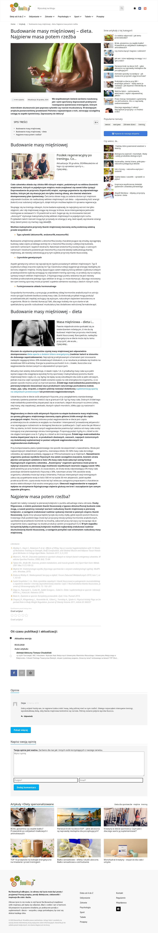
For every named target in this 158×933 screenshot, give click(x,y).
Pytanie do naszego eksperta (126, 133)
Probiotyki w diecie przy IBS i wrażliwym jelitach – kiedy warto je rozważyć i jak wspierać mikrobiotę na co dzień (130, 84)
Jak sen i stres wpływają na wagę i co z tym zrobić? (130, 59)
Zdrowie (48, 16)
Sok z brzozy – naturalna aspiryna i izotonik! (129, 170)
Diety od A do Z (16, 16)
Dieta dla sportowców (123, 804)
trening (142, 124)
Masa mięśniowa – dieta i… (75, 322)
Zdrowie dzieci (130, 124)
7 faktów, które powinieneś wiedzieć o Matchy (130, 147)
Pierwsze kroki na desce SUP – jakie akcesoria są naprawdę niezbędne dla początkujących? (130, 68)
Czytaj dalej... (62, 169)
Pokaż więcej (21, 730)
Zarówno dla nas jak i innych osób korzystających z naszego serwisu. (58, 750)
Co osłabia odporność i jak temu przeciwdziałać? (128, 37)
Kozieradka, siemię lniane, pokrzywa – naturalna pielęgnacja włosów (130, 162)
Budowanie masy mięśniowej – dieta (31, 131)
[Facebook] (139, 8)
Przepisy (100, 16)
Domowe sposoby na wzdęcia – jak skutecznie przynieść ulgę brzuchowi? (130, 75)
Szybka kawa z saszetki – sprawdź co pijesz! (130, 178)
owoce (107, 124)
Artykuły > (17, 804)
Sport (76, 16)
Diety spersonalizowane (38, 804)
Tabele (88, 16)
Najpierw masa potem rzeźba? (28, 134)
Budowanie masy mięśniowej (28, 128)
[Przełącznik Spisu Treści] (95, 122)
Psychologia (63, 16)
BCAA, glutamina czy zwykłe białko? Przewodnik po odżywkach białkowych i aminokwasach (131, 45)
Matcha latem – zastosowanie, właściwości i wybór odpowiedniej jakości (129, 93)
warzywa (116, 124)
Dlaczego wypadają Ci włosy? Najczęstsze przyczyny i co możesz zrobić (129, 109)
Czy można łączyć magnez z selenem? (130, 51)
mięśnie (136, 804)
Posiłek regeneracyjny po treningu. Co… (74, 157)
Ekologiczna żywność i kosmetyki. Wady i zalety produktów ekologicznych (131, 155)
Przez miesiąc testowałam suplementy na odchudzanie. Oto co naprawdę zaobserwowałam (130, 101)
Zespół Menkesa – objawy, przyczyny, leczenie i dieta (130, 194)
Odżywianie (34, 16)
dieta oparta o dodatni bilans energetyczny (48, 354)
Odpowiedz (28, 716)
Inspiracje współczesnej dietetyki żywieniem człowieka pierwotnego (129, 185)
